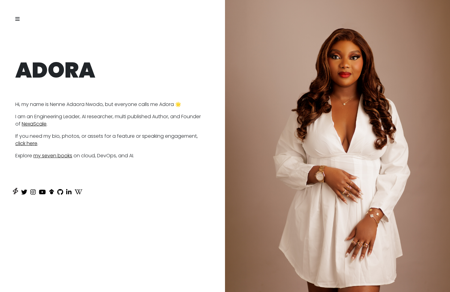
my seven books (52, 155)
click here (26, 143)
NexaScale (34, 123)
